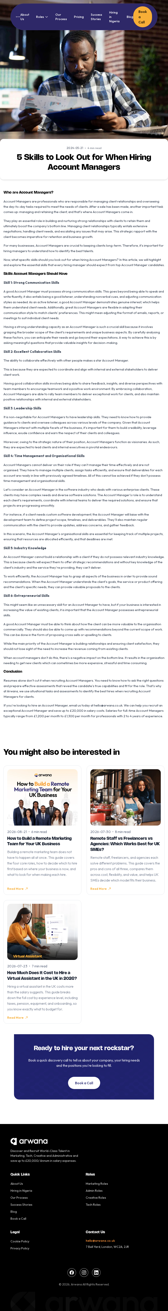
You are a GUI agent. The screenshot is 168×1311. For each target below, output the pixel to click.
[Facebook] (71, 1272)
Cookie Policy (19, 1241)
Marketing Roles (97, 1184)
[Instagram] (84, 1272)
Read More (15, 889)
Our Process (61, 17)
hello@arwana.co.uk (100, 1241)
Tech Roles (93, 1205)
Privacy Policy (19, 1248)
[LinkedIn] (96, 1272)
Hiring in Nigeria (114, 16)
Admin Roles (94, 1191)
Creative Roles (96, 1198)
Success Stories (96, 17)
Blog (130, 17)
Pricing (79, 17)
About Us (24, 17)
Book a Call (142, 16)
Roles (40, 17)
